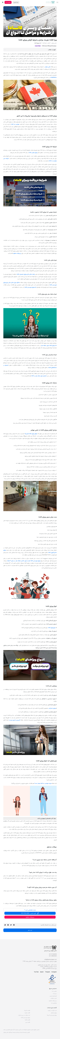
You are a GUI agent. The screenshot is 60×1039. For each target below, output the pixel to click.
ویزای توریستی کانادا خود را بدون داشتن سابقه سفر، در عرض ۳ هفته (23, 561)
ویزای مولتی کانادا (33, 152)
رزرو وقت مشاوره (17, 253)
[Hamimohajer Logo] (50, 2)
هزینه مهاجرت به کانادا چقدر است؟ (42, 783)
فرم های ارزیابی (53, 996)
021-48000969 (53, 956)
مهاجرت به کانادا (15, 124)
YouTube (36, 972)
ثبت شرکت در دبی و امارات (24, 1015)
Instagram (54, 972)
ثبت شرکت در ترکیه (52, 1010)
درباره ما (55, 993)
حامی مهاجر (48, 67)
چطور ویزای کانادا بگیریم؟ (31, 434)
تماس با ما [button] (8, 2)
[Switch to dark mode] (3, 2)
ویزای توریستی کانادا (25, 1017)
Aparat (42, 972)
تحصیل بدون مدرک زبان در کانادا (39, 376)
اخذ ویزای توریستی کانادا (30, 287)
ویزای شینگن (54, 1013)
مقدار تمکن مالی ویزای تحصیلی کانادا (26, 274)
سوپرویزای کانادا (52, 628)
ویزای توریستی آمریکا (52, 1015)
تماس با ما (54, 991)
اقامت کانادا (27, 1020)
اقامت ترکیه (27, 1013)
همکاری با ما (54, 1003)
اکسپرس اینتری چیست (14, 720)
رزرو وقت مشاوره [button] (30, 917)
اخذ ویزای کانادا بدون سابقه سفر (49, 345)
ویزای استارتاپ (52, 708)
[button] (30, 913)
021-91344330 (53, 954)
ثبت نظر (30, 930)
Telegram (47, 972)
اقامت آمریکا (27, 1010)
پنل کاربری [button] (16, 2)
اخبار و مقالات (54, 998)
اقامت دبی (27, 1022)
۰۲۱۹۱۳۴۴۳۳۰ (53, 77)
